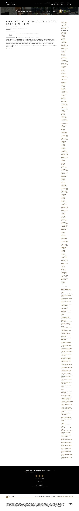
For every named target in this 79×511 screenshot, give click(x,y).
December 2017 (64, 170)
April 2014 (63, 235)
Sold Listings (63, 28)
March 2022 (63, 99)
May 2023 (63, 86)
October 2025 (64, 47)
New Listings (63, 24)
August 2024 (63, 66)
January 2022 (63, 102)
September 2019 (64, 139)
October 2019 (64, 138)
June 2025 (63, 52)
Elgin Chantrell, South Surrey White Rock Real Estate (18, 28)
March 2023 (63, 89)
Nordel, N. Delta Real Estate (66, 396)
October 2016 (64, 191)
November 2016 (64, 189)
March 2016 (63, 201)
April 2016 (63, 200)
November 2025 (64, 45)
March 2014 (63, 236)
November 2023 (64, 77)
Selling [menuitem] (69, 2)
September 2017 (64, 175)
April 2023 (63, 88)
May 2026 (63, 38)
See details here (19, 35)
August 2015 (63, 211)
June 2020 (63, 128)
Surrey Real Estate (64, 438)
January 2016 (63, 204)
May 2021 (63, 113)
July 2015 (63, 213)
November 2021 (64, 105)
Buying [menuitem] (62, 2)
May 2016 (63, 198)
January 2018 (63, 169)
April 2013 (63, 253)
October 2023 (64, 79)
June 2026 (63, 36)
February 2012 (64, 272)
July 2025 (63, 51)
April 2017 (63, 182)
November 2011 (64, 275)
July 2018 (63, 160)
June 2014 (63, 232)
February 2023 (64, 91)
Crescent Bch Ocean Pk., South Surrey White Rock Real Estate (66, 335)
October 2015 (64, 208)
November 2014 (64, 225)
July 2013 (63, 248)
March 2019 (63, 148)
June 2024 (63, 69)
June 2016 (63, 197)
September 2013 (64, 245)
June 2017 (63, 179)
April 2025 (63, 55)
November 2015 (64, 207)
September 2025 (64, 48)
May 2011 (63, 284)
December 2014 (64, 223)
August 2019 (63, 141)
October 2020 (64, 122)
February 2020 (64, 132)
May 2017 (63, 180)
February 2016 (64, 203)
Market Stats (54, 4)
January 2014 (63, 239)
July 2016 (63, 195)
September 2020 (64, 123)
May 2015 (63, 216)
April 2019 (63, 147)
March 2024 (63, 73)
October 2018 (64, 155)
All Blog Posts (64, 22)
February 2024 (64, 74)
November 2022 (64, 92)
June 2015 (63, 214)
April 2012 (63, 269)
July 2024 (63, 67)
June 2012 (63, 266)
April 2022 (63, 98)
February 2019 (64, 150)
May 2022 (63, 97)
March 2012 (63, 270)
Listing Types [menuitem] (38, 2)
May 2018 (63, 163)
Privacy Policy (58, 496)
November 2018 (64, 154)
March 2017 (63, 183)
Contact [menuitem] (69, 4)
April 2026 (63, 39)
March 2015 (63, 219)
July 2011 (63, 281)
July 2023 (63, 83)
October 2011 (64, 276)
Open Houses (64, 25)
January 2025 (63, 60)
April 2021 (63, 114)
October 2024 (64, 63)
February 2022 (64, 101)
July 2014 (63, 231)
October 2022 (64, 94)
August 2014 (63, 229)
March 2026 (63, 41)
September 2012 (64, 263)
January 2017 (63, 186)
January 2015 (63, 222)
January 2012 (63, 273)
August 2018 (63, 158)
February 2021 (64, 117)
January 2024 (63, 76)
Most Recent (63, 32)
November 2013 (64, 242)
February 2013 (64, 256)
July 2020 (63, 126)
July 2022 (63, 95)
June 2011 (63, 282)
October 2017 (64, 173)
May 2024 (63, 70)
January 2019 (63, 151)
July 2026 (63, 35)
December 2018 (64, 153)
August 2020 (63, 125)
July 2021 (63, 110)
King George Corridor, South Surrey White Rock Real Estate (66, 376)
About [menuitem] (62, 4)
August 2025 (63, 49)
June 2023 (63, 85)
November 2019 (64, 136)
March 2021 (63, 116)
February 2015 (64, 220)
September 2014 (64, 228)
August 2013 (63, 247)
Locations (47, 2)
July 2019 (63, 142)
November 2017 (64, 172)
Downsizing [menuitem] (56, 2)
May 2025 (63, 54)
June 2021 (63, 111)
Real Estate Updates (65, 26)
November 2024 (64, 61)
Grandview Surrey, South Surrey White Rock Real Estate (66, 361)
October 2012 (64, 261)
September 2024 (64, 64)
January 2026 (63, 44)
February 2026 (64, 42)
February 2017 (64, 185)
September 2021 (64, 108)
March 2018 (63, 166)
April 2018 (63, 164)
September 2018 (64, 157)
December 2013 (64, 241)
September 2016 (64, 192)
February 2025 (64, 58)
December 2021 (64, 104)
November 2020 (64, 120)
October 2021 (64, 107)
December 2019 (64, 135)
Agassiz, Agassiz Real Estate (66, 293)
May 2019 (63, 145)
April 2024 (63, 72)
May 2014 (63, 233)
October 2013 (64, 244)
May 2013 (63, 251)
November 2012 (64, 260)
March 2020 (63, 130)
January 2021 (63, 119)
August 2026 (63, 33)
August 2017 (63, 176)
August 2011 (63, 279)
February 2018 (64, 167)
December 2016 (64, 188)
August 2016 (63, 194)
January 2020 (63, 133)
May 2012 (63, 267)
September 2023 (64, 80)
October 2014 (64, 226)
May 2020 (63, 129)
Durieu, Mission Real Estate (66, 340)
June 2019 (63, 144)
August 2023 (63, 82)
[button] (36, 476)
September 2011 (64, 278)
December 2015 (64, 206)
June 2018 (63, 161)
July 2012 (63, 264)
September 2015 (64, 210)
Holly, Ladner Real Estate (66, 373)
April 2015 (63, 217)
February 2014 (64, 238)
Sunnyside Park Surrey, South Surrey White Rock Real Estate (66, 432)
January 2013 (63, 257)
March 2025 (63, 57)
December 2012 (64, 258)
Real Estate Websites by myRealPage (67, 496)
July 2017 (63, 178)
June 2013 (63, 250)
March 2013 (63, 254)
